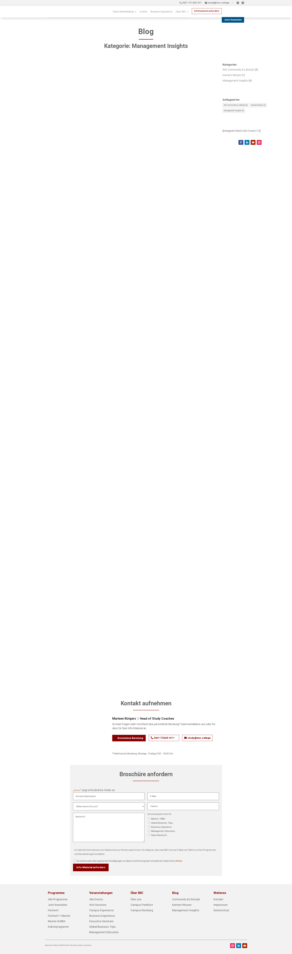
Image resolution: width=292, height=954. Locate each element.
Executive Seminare (101, 921)
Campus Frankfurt (142, 904)
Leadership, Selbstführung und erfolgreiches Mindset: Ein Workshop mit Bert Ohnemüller (91, 190)
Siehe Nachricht (159, 835)
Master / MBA (158, 818)
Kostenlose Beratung (130, 738)
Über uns (136, 899)
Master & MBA (56, 921)
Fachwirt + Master (59, 915)
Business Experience (161, 11)
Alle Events (96, 899)
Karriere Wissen (74, 196)
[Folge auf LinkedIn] (247, 142)
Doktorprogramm (58, 926)
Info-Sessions (97, 904)
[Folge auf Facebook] (240, 142)
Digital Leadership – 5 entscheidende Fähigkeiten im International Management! (84, 480)
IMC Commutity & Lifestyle (236, 105)
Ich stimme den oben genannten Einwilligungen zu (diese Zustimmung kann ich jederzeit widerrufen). (129, 861)
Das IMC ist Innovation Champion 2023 (50, 335)
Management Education (163, 831)
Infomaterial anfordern (206, 11)
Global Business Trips (162, 823)
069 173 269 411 (192, 2)
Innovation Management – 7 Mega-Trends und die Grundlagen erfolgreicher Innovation (89, 625)
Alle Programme (58, 899)
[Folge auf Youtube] (253, 142)
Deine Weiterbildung (123, 11)
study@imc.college (218, 2)
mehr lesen (24, 201)
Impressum (221, 904)
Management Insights (97, 196)
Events (143, 11)
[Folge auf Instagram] (259, 142)
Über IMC (181, 11)
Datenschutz (221, 910)
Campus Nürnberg (142, 910)
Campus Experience (101, 910)
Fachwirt (53, 910)
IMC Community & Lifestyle (48, 196)
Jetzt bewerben (233, 19)
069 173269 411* (164, 737)
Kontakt (218, 899)
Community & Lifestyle (186, 899)
